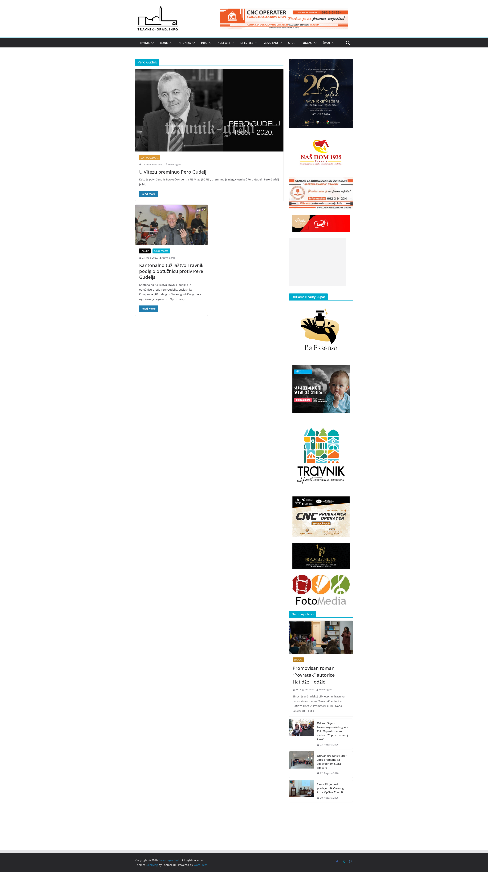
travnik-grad (174, 164)
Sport (292, 43)
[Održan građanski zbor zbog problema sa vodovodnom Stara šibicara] (301, 764)
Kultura (298, 660)
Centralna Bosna (149, 157)
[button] (152, 43)
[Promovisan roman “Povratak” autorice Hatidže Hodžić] (321, 637)
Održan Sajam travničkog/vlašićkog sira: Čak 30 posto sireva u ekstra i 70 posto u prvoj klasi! (333, 731)
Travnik (144, 43)
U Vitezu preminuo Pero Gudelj (172, 172)
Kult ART (224, 43)
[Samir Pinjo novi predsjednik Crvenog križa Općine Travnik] (301, 791)
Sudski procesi (161, 251)
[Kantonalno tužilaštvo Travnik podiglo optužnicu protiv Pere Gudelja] (171, 225)
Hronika (185, 43)
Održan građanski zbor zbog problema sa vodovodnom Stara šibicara (332, 761)
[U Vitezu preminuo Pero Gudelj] (209, 110)
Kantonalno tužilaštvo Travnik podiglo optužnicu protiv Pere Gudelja (171, 271)
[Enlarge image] (348, 64)
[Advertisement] (317, 262)
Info (204, 43)
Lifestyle (246, 43)
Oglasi (307, 43)
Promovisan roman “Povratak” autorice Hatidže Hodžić (314, 675)
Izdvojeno (270, 43)
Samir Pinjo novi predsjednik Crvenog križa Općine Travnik (330, 788)
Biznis (164, 43)
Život (326, 43)
